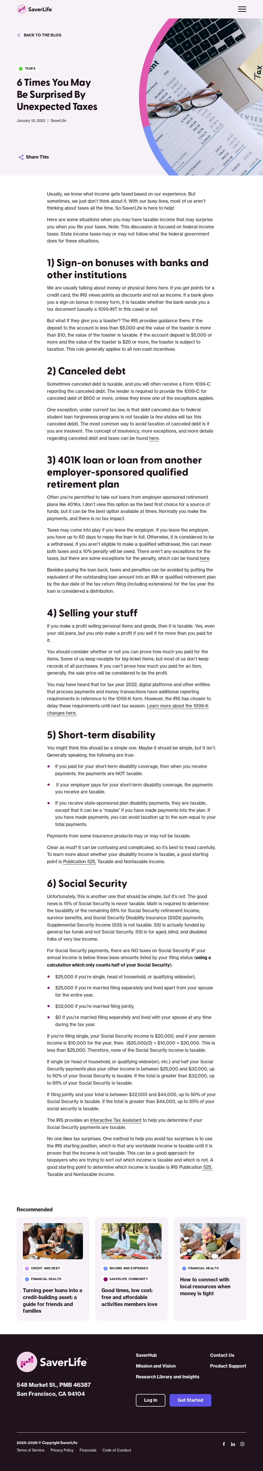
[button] (242, 9)
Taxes (30, 68)
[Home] (54, 1362)
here (154, 438)
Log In (150, 1400)
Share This (37, 157)
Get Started (190, 1400)
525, (207, 1167)
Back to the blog (43, 35)
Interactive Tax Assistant (116, 1120)
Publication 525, (79, 861)
